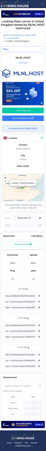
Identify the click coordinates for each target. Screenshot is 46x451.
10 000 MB (22, 347)
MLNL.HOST (30, 35)
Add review (22, 110)
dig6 (33, 397)
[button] (23, 188)
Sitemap (34, 443)
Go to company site (22, 118)
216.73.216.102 (16, 391)
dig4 (13, 397)
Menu (6, 49)
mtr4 (13, 414)
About (9, 443)
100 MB (22, 288)
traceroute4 (13, 408)
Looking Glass (12, 38)
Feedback (18, 443)
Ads (26, 443)
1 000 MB (22, 318)
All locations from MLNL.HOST (23, 128)
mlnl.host (23, 62)
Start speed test (22, 244)
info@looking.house (23, 446)
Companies (17, 35)
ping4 (13, 402)
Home (6, 35)
